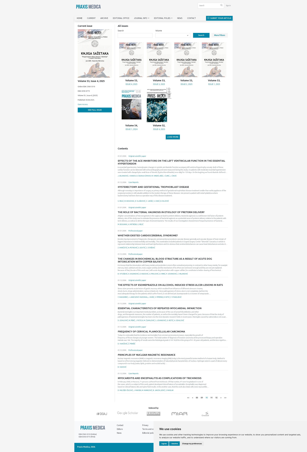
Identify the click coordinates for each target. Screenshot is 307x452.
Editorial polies (162, 18)
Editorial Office (121, 18)
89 (202, 398)
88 (197, 398)
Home (79, 18)
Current (91, 18)
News (179, 18)
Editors (120, 429)
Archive (104, 18)
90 (207, 398)
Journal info (141, 18)
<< (188, 398)
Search (121, 31)
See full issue (95, 110)
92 (216, 398)
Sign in (228, 6)
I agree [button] (164, 444)
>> (225, 398)
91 (212, 398)
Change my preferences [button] (192, 444)
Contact (191, 18)
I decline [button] (174, 444)
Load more (172, 137)
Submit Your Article (220, 18)
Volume (158, 31)
